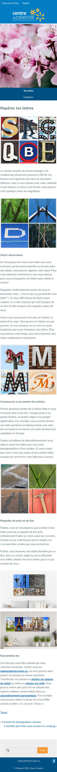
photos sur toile (35, 683)
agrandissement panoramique (18, 695)
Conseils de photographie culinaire (20, 722)
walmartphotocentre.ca (14, 671)
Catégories (28, 97)
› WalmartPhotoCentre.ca (28, 761)
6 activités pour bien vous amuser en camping (30, 726)
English (25, 3)
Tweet (3, 712)
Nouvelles (28, 91)
